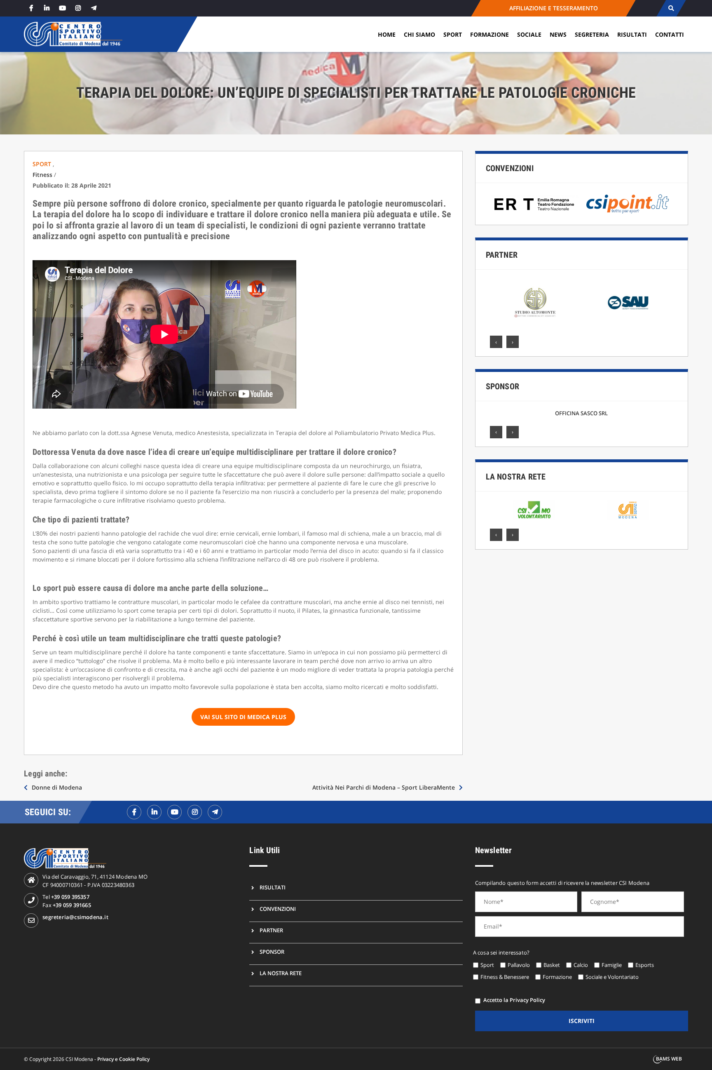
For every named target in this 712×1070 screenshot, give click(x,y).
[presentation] (496, 342)
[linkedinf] (154, 812)
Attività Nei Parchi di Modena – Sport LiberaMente (383, 787)
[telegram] (94, 8)
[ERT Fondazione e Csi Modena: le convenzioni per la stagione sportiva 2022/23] (534, 204)
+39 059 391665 (72, 905)
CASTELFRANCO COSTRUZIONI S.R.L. (581, 413)
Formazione (489, 34)
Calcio (581, 965)
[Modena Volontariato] (534, 510)
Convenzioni (510, 168)
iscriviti (582, 1021)
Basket (551, 965)
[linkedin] (47, 8)
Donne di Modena (57, 787)
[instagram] (78, 8)
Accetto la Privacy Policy (514, 1000)
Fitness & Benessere (504, 977)
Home (387, 34)
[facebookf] (134, 812)
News (558, 34)
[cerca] (671, 8)
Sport (452, 34)
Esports (644, 965)
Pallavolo (519, 965)
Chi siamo (419, 34)
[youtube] (62, 8)
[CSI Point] (627, 203)
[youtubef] (174, 812)
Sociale (529, 34)
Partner (502, 255)
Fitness (42, 175)
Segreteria (592, 34)
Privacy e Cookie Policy (123, 1059)
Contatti (669, 34)
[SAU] (535, 302)
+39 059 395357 (70, 897)
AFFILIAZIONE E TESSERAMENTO (553, 8)
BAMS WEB (669, 1058)
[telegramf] (215, 812)
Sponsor (502, 386)
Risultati (632, 34)
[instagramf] (194, 812)
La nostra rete (516, 477)
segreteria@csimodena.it (75, 917)
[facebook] (31, 8)
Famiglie (612, 965)
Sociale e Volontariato (612, 977)
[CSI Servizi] (627, 510)
